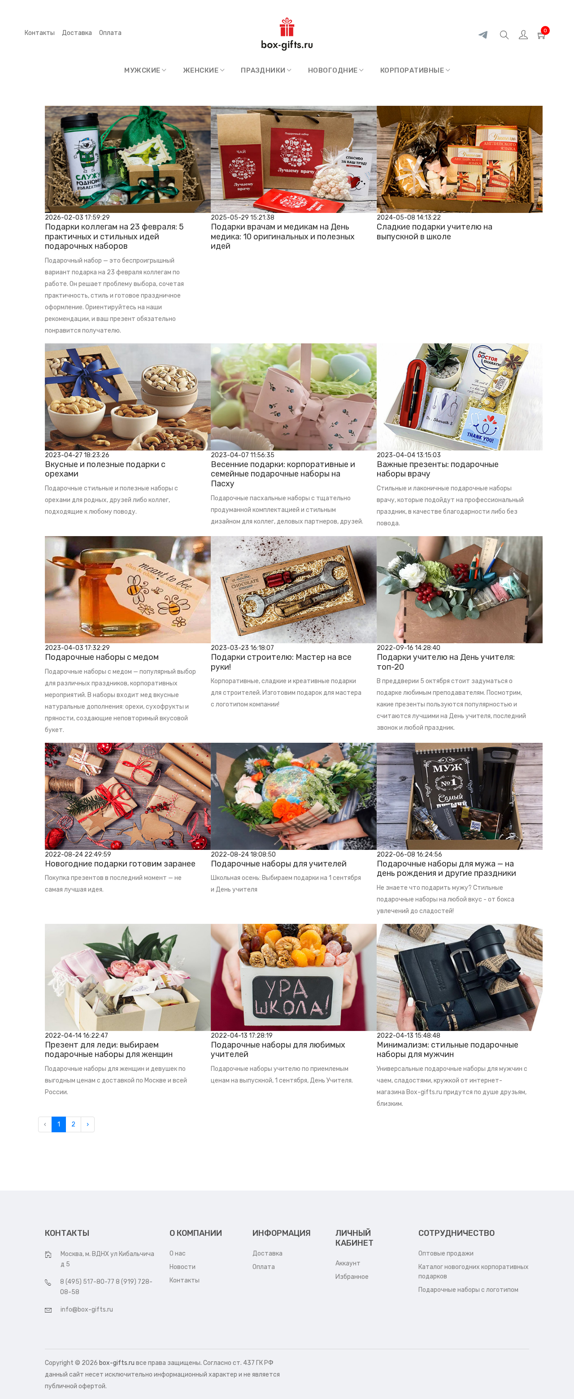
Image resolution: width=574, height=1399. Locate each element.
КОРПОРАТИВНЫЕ (413, 70)
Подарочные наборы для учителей (279, 864)
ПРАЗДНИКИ (264, 70)
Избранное (352, 1277)
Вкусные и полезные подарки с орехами (105, 469)
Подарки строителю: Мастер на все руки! (281, 662)
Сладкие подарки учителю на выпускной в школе (434, 232)
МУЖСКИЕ (143, 70)
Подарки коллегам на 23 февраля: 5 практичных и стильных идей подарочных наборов (114, 236)
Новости (183, 1267)
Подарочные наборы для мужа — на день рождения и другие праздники (446, 869)
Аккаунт (348, 1263)
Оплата (263, 1267)
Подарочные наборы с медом (102, 657)
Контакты (40, 33)
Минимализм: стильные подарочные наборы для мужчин (447, 1050)
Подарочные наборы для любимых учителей (278, 1050)
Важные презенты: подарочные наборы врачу (438, 469)
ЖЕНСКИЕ (201, 70)
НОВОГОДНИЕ (334, 70)
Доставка (77, 33)
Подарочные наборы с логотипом (468, 1290)
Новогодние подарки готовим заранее (120, 864)
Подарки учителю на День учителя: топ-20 (446, 662)
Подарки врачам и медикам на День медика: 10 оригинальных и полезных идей (283, 236)
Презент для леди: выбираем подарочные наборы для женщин (109, 1050)
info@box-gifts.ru (87, 1309)
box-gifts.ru (117, 1363)
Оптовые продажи (446, 1253)
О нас (178, 1253)
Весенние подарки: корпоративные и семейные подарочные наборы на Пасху (283, 474)
